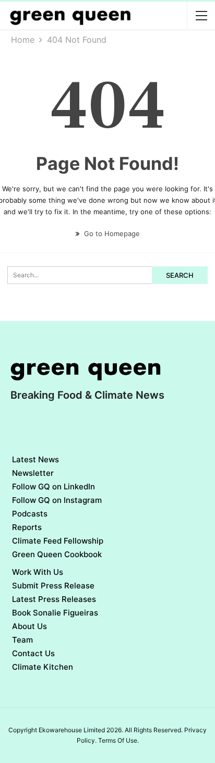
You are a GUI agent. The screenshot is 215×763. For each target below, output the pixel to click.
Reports (27, 527)
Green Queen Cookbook (57, 554)
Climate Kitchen (42, 667)
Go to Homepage (111, 233)
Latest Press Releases (54, 599)
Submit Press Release (53, 585)
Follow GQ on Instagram (57, 500)
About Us (29, 626)
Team (22, 640)
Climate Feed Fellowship (57, 541)
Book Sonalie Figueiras (55, 613)
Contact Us (33, 653)
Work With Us (37, 572)
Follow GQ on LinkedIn (53, 486)
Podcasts (29, 514)
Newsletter (33, 473)
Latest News (35, 459)
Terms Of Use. (118, 740)
